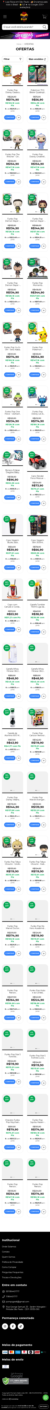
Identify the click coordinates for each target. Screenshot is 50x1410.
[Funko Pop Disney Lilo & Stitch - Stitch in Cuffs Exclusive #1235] (43, 439)
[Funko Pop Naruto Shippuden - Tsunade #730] (19, 1211)
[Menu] (5, 17)
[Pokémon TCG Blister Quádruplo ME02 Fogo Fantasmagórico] (43, 117)
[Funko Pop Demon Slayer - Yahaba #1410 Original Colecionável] (19, 246)
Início (19, 44)
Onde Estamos (9, 1246)
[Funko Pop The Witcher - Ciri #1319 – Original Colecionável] (19, 181)
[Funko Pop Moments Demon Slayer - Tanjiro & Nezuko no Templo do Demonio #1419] (43, 310)
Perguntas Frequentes (12, 1272)
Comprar (9, 117)
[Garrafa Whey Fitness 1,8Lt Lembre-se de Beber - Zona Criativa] (19, 696)
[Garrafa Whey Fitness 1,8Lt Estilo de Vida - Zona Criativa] (43, 696)
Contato (6, 1252)
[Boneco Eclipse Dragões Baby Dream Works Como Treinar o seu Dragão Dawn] (19, 497)
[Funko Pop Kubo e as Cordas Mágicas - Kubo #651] (43, 1018)
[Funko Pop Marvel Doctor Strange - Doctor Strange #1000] (19, 953)
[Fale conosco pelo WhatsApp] (46, 1397)
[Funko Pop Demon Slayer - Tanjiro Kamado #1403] (43, 246)
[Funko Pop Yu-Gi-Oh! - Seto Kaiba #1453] (19, 374)
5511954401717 (12, 1291)
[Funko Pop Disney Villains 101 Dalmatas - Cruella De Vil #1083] (19, 825)
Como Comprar (9, 1267)
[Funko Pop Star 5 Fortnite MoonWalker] (19, 1081)
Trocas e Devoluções (11, 1277)
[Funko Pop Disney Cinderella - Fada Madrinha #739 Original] (43, 181)
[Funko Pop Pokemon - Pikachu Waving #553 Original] (43, 374)
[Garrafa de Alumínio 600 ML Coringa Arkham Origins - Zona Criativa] (19, 758)
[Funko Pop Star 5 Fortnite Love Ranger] (43, 1083)
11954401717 (11, 1296)
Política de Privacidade (12, 1262)
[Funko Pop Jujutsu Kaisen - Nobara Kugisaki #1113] (43, 1147)
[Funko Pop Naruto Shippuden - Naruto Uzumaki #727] (43, 1211)
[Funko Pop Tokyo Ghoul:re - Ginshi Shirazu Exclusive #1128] (19, 889)
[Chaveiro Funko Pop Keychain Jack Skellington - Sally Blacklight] (19, 1147)
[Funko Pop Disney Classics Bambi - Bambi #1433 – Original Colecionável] (19, 117)
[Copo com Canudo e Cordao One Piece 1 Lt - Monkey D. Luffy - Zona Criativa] (19, 629)
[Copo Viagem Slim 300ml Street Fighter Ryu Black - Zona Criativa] (43, 567)
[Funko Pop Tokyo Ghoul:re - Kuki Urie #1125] (43, 889)
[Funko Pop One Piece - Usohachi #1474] (19, 439)
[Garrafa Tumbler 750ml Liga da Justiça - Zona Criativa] (43, 632)
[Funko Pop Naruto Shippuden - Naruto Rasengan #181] (19, 1018)
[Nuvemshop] (10, 1399)
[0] (44, 17)
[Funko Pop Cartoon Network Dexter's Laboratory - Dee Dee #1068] (43, 760)
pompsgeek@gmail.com (17, 1301)
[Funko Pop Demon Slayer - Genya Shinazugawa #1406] (19, 310)
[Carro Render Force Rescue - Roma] (43, 503)
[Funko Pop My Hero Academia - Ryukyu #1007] (43, 953)
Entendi (43, 1406)
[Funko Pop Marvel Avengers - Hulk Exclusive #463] (43, 825)
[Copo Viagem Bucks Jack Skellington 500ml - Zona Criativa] (19, 567)
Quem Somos (8, 1257)
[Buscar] (44, 27)
